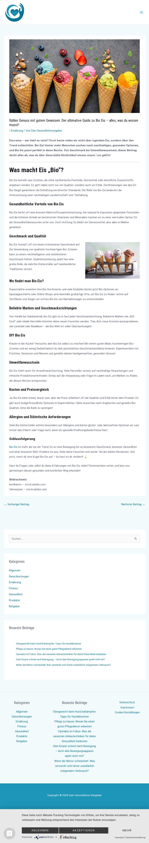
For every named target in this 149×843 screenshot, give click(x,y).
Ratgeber (14, 606)
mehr (127, 830)
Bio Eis (13, 447)
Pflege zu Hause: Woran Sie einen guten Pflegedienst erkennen (49, 649)
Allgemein (15, 570)
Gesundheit (16, 594)
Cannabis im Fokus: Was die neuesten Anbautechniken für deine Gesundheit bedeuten (61, 654)
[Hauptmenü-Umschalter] (141, 12)
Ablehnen (40, 830)
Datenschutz (127, 702)
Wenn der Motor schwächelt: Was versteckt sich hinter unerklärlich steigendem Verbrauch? (63, 665)
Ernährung (17, 130)
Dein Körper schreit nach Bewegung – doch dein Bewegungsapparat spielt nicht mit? (60, 659)
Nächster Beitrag (133, 504)
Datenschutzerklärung (135, 837)
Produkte (14, 600)
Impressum (127, 707)
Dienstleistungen (19, 576)
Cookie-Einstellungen (127, 712)
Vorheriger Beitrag (16, 504)
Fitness (13, 588)
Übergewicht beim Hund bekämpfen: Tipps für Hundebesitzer (48, 643)
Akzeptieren (84, 830)
